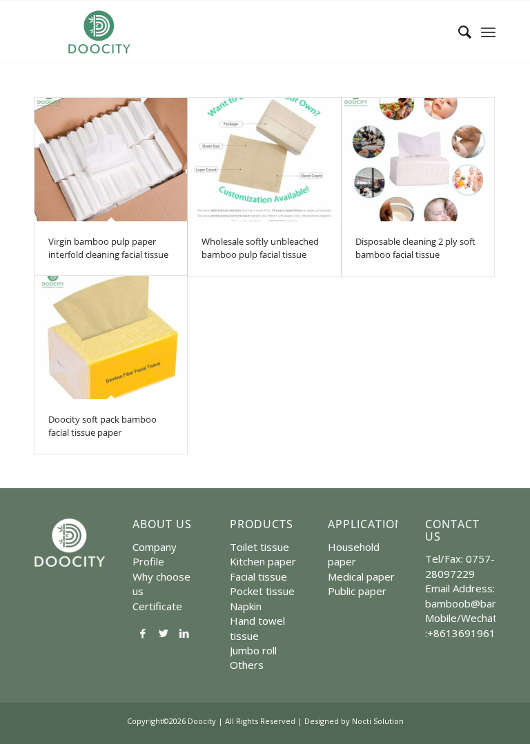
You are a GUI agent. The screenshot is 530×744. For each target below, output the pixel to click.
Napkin (246, 606)
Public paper (357, 591)
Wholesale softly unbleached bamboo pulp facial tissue (260, 248)
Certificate (157, 606)
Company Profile (154, 554)
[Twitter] (163, 633)
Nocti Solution (378, 721)
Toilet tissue (259, 547)
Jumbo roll (253, 650)
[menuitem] (457, 32)
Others (247, 665)
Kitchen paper (263, 561)
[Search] (457, 32)
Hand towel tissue (257, 628)
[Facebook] (142, 633)
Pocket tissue (262, 591)
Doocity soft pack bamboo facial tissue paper (102, 426)
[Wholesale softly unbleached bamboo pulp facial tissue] (264, 159)
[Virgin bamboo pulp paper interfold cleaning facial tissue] (111, 159)
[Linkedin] (184, 633)
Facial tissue (258, 576)
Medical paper (361, 576)
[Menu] (488, 31)
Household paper (354, 554)
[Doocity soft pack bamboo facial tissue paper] (111, 337)
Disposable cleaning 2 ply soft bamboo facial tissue (415, 248)
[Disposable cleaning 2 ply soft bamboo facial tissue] (418, 159)
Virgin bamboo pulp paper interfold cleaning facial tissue (108, 248)
